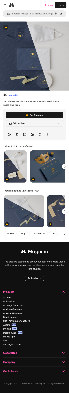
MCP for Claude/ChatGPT (16, 320)
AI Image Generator (13, 305)
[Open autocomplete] (7, 14)
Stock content (10, 317)
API (5, 340)
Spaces (7, 297)
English (34, 278)
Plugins (9, 328)
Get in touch (10, 371)
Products (8, 291)
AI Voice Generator (12, 313)
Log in (61, 5)
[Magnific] (34, 252)
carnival (10, 233)
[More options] (47, 134)
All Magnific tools (12, 344)
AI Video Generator (13, 309)
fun (53, 233)
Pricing (49, 5)
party (23, 233)
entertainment (38, 233)
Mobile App (9, 336)
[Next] (65, 166)
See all (29, 146)
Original (20, 27)
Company (9, 362)
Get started (10, 352)
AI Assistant (9, 301)
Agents (9, 324)
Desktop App (12, 332)
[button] (34, 278)
